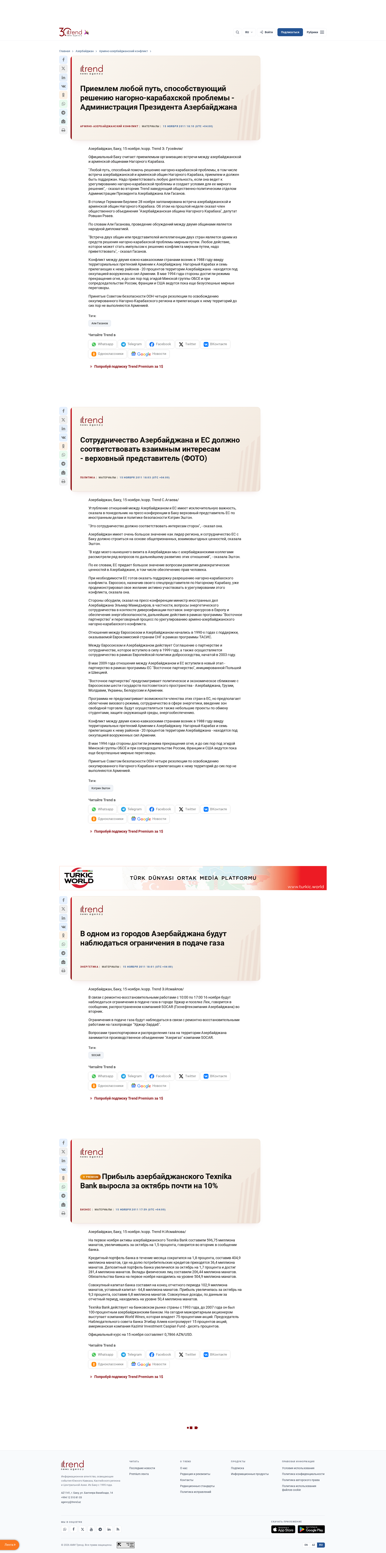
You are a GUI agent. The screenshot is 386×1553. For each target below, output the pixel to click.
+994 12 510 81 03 (71, 1497)
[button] (63, 60)
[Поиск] (237, 32)
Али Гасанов (99, 323)
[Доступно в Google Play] (311, 1529)
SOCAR (96, 1055)
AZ (313, 1545)
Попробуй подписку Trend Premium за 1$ (128, 366)
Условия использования (298, 1468)
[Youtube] (91, 1529)
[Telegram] (100, 1529)
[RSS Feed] (117, 1529)
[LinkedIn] (109, 1529)
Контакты (186, 1480)
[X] (82, 1529)
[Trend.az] (74, 32)
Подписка (237, 1468)
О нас (183, 1468)
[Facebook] (73, 1529)
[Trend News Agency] (72, 1465)
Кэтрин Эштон (100, 788)
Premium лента (139, 1474)
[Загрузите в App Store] (283, 1529)
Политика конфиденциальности (303, 1474)
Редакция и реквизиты (195, 1474)
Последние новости (142, 1468)
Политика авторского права (301, 1480)
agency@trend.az (71, 1502)
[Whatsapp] (64, 1529)
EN (306, 1545)
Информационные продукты (250, 1474)
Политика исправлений (195, 1491)
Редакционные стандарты (197, 1486)
